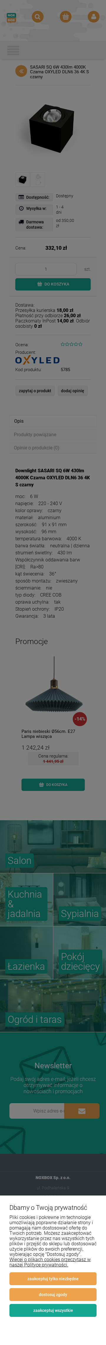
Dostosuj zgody (53, 1294)
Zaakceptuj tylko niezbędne (53, 1278)
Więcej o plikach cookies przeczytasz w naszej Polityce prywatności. (50, 1262)
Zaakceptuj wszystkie (53, 1310)
